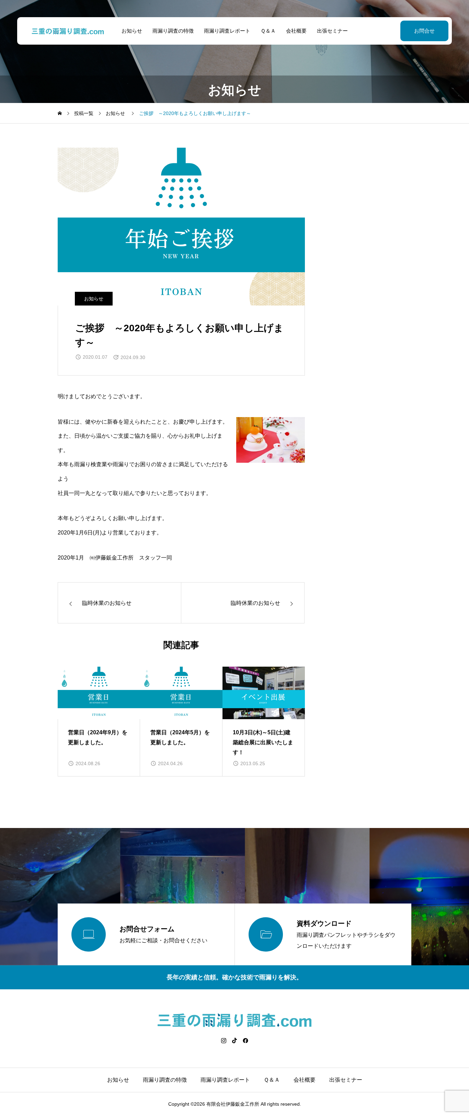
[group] (99, 721)
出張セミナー (332, 31)
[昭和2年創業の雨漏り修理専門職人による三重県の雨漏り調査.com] (68, 31)
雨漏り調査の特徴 (173, 31)
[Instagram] (223, 1040)
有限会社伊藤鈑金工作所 (232, 1104)
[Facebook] (245, 1040)
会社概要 (296, 31)
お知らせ (132, 31)
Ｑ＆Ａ (268, 31)
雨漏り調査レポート (227, 31)
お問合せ (424, 31)
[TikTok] (234, 1040)
